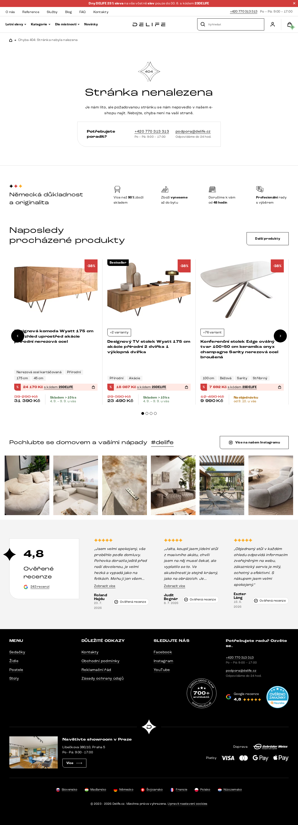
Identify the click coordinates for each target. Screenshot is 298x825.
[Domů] (149, 24)
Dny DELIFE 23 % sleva (106, 3)
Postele (16, 669)
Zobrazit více (104, 586)
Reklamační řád (96, 669)
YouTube (162, 669)
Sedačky (17, 652)
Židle (13, 661)
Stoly (14, 678)
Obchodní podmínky (100, 661)
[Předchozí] (17, 335)
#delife (162, 442)
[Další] (280, 335)
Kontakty (89, 652)
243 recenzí (39, 587)
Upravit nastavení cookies (187, 804)
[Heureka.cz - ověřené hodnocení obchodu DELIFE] (277, 697)
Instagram (163, 661)
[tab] (142, 413)
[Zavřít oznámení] (294, 3)
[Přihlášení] (272, 24)
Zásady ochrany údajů (102, 678)
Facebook (163, 652)
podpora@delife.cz (193, 131)
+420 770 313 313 (243, 11)
